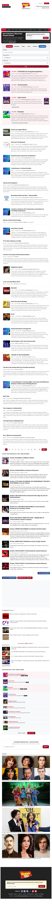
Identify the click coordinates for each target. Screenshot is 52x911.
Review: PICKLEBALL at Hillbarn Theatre (22, 458)
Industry (20, 29)
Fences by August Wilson (19, 130)
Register (39, 29)
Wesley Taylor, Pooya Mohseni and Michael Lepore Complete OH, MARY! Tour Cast (21, 858)
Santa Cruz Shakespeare (27, 131)
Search (5, 50)
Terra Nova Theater (26, 357)
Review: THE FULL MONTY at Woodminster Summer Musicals (28, 551)
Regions (36, 894)
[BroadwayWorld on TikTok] (30, 891)
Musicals (16, 46)
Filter (26, 66)
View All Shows (21, 733)
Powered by (6, 42)
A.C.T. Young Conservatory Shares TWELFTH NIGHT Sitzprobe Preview (27, 656)
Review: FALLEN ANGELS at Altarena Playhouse (24, 470)
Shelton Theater (19, 343)
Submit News (30, 894)
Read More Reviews (44, 573)
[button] (49, 29)
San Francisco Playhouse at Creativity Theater (24, 437)
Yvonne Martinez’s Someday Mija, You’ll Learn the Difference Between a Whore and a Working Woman (30, 383)
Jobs (27, 29)
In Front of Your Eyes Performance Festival (16, 254)
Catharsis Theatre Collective (20, 222)
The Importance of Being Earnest (13, 421)
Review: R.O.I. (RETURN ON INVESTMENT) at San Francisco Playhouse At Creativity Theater (27, 507)
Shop (34, 29)
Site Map (41, 894)
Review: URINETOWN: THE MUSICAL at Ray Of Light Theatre (28, 541)
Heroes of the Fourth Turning (12, 220)
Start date (6, 55)
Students (30, 29)
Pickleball (21, 112)
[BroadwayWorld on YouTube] (36, 891)
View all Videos (6, 665)
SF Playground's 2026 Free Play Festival (22, 398)
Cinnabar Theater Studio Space (21, 243)
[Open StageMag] (46, 101)
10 (34, 449)
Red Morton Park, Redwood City (21, 185)
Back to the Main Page (9, 577)
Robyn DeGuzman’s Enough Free (21, 329)
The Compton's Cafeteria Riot (12, 408)
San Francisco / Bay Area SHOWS (13, 669)
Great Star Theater (26, 73)
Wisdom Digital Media (23, 896)
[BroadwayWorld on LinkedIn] (27, 891)
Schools (35, 46)
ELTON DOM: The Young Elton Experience (30, 71)
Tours (28, 46)
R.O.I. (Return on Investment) (12, 435)
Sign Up (46, 38)
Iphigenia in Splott (17, 267)
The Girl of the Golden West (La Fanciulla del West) (19, 367)
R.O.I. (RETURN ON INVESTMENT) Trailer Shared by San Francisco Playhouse (28, 651)
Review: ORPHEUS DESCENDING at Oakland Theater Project (28, 529)
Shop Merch (6, 4)
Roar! (13, 314)
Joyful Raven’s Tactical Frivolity (21, 168)
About (15, 894)
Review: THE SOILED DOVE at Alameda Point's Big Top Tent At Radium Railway (28, 496)
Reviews (43, 46)
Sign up (46, 746)
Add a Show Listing (6, 6)
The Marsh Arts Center (27, 144)
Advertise (11, 894)
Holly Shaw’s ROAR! (17, 228)
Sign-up (40, 3)
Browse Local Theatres (24, 577)
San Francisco (9, 30)
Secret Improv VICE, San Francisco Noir (23, 341)
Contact (20, 894)
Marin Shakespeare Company (28, 99)
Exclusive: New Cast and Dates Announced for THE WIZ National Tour (18, 806)
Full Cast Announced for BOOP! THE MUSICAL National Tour (16, 780)
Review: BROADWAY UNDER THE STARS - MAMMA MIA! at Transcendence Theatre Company (27, 518)
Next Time (6, 396)
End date (5, 60)
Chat (24, 29)
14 (39, 449)
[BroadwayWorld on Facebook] (22, 891)
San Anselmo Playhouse (26, 87)
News (13, 29)
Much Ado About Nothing (19, 301)
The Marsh (16, 256)
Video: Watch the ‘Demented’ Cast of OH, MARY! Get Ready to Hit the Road (20, 832)
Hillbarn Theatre (25, 114)
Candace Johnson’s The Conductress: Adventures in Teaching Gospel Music (27, 210)
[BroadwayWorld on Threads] (33, 891)
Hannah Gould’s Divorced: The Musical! (23, 156)
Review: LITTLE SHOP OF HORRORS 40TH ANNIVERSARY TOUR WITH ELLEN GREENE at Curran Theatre (30, 482)
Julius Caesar (22, 97)
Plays (23, 46)
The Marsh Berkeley (26, 158)
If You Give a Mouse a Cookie (12, 241)
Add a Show (31, 733)
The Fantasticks (23, 85)
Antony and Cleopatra (10, 183)
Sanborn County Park (18, 423)
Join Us (24, 894)
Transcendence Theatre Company (30, 197)
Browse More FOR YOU (25, 643)
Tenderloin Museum (17, 410)
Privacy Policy (39, 896)
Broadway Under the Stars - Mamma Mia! (24, 195)
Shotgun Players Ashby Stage (28, 269)
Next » (44, 449)
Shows (16, 29)
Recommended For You (8, 610)
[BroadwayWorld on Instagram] (24, 891)
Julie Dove (15, 284)
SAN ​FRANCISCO (26, 8)
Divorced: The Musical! (18, 142)
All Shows (9, 46)
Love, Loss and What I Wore (11, 282)
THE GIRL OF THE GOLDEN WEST (20, 355)
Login (45, 29)
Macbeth (14, 288)
